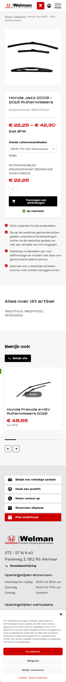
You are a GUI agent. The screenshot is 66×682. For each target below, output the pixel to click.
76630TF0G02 (33, 311)
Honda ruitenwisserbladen (28, 142)
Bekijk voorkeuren (33, 670)
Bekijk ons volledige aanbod (35, 479)
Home (8, 16)
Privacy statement (38, 677)
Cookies (23, 677)
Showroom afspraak (29, 507)
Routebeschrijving (23, 565)
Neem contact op (27, 498)
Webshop (19, 16)
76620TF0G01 (14, 311)
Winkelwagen (40, 4)
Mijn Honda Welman (49, 6)
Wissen (13, 155)
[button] (61, 614)
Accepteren (33, 651)
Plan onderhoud (26, 517)
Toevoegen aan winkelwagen (36, 201)
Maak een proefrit (28, 489)
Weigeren (33, 660)
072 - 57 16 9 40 (19, 553)
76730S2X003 (14, 315)
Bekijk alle (20, 358)
